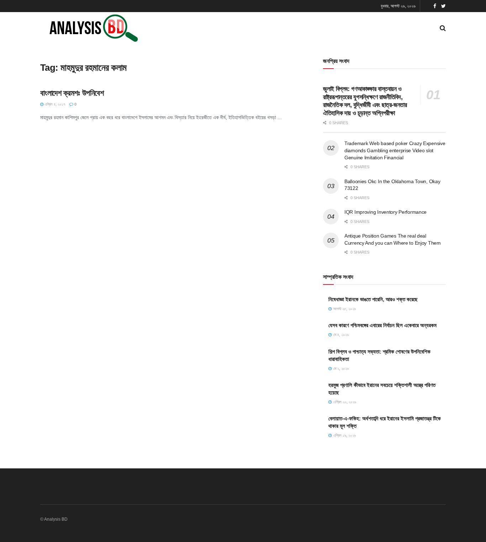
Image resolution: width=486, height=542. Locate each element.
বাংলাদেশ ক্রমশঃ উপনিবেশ (72, 93)
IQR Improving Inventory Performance (385, 212)
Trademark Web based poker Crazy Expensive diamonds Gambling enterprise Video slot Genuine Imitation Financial (394, 150)
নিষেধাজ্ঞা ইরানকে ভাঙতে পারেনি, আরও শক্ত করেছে (373, 299)
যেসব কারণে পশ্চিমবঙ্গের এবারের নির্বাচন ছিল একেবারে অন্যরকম (382, 325)
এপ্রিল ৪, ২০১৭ (54, 104)
